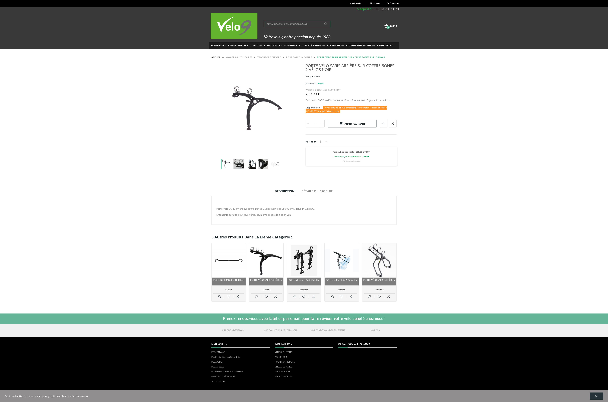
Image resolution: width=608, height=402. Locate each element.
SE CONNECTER (218, 381)
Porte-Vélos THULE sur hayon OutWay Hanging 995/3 (304, 279)
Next (295, 109)
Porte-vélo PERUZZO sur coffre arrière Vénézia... (342, 279)
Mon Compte (355, 3)
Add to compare (393, 123)
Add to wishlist (383, 123)
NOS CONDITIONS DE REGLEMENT (327, 330)
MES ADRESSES (217, 366)
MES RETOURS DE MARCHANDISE (225, 357)
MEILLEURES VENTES (283, 366)
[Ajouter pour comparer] (238, 296)
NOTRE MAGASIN (282, 371)
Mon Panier (375, 3)
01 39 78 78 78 (387, 9)
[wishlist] (228, 296)
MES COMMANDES (219, 352)
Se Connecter (393, 3)
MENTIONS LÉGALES (283, 352)
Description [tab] (284, 191)
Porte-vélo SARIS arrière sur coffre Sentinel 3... (379, 279)
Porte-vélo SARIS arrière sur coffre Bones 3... (266, 279)
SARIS (317, 76)
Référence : (311, 83)
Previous (219, 109)
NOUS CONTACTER (283, 376)
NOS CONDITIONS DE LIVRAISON (280, 330)
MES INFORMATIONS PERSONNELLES (227, 371)
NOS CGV (375, 330)
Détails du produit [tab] (317, 191)
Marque (310, 76)
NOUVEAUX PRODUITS (285, 362)
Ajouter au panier (352, 124)
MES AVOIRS (216, 362)
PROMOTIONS (281, 357)
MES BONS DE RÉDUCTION (223, 376)
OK (596, 396)
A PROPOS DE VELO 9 (233, 330)
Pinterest (326, 141)
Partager (320, 141)
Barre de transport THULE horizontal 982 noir (228, 279)
